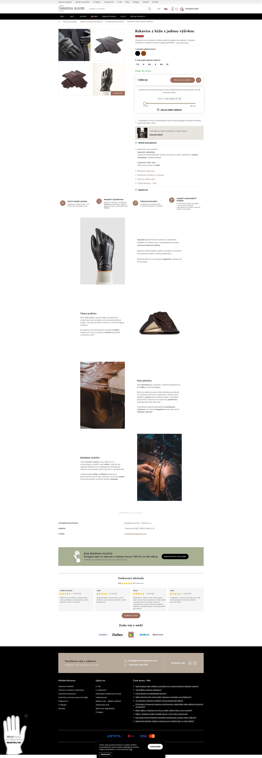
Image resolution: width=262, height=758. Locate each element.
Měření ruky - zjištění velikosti (108, 701)
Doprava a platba (65, 2)
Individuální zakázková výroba (108, 694)
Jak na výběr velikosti (171, 109)
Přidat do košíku (182, 80)
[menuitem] (63, 16)
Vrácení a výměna (82, 2)
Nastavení (105, 754)
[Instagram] (194, 663)
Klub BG (146, 2)
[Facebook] (189, 663)
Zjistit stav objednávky (105, 708)
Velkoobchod (101, 697)
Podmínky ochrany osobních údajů (73, 697)
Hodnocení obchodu (131, 578)
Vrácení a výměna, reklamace (71, 690)
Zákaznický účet (103, 705)
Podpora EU (63, 701)
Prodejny (136, 2)
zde (130, 749)
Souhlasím (155, 746)
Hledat (149, 8)
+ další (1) (118, 93)
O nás (119, 2)
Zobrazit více (131, 616)
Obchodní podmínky (67, 694)
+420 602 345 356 (138, 664)
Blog (127, 2)
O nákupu (96, 2)
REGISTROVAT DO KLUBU (175, 557)
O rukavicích (109, 2)
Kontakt (155, 2)
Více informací (182, 43)
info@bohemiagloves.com (136, 534)
